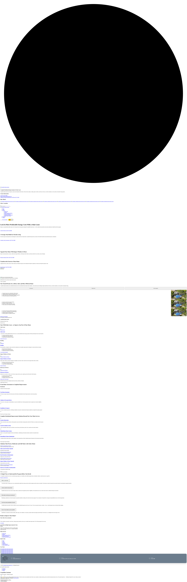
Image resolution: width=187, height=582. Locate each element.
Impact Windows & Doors (8, 213)
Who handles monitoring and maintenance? (8, 495)
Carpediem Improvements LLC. (8, 565)
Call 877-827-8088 (9, 230)
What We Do (93, 288)
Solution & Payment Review (6, 400)
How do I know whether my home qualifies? (8, 509)
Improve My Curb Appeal (4, 379)
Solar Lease (6, 211)
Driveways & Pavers (4, 372)
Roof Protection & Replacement (6, 454)
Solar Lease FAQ (5, 544)
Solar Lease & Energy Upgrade (6, 448)
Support (3, 570)
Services (3, 210)
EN (1, 575)
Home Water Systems (7, 215)
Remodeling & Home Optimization (7, 436)
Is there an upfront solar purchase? (7, 487)
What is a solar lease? (5, 480)
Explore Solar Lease (3, 338)
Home (3, 208)
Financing (3, 216)
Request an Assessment (4, 316)
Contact (3, 217)
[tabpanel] (93, 294)
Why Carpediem (156, 288)
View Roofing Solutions (4, 352)
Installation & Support (4, 408)
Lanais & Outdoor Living (5, 425)
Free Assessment (4, 219)
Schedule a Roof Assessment (4, 240)
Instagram (3, 569)
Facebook (3, 568)
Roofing (5, 212)
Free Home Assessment (4, 392)
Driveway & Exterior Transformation (7, 467)
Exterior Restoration (4, 420)
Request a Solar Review (4, 477)
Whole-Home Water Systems (6, 431)
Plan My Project (2, 267)
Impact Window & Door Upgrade (7, 461)
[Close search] (0, 205)
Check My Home (3, 230)
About (3, 209)
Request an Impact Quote (4, 257)
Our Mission (31, 288)
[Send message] (9, 579)
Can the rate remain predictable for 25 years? (8, 502)
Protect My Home (3, 365)
